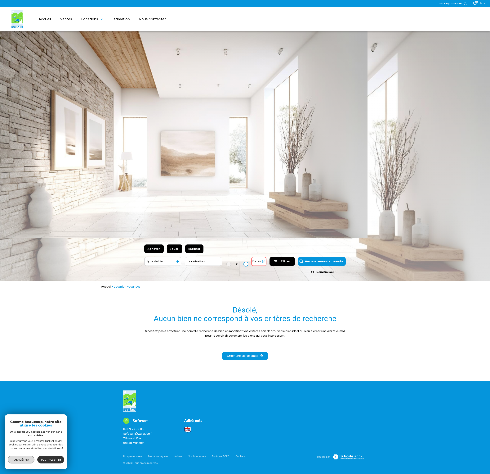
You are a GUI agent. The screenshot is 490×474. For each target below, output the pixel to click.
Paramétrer (21, 459)
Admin (178, 456)
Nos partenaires (132, 456)
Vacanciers (237, 258)
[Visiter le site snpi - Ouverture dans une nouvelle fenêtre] (187, 429)
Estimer (194, 249)
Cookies (240, 456)
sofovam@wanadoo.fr (138, 433)
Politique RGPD (220, 456)
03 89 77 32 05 (133, 429)
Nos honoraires (197, 456)
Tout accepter (51, 459)
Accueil (106, 287)
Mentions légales (158, 456)
